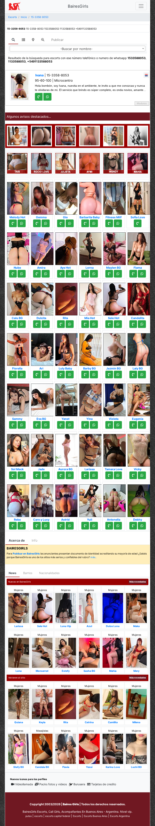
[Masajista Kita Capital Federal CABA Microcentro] (113, 136)
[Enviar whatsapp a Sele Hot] (118, 324)
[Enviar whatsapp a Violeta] (118, 425)
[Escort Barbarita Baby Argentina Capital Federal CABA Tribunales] (90, 197)
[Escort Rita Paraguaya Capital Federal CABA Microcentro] (66, 298)
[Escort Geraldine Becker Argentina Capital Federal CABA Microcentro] (65, 136)
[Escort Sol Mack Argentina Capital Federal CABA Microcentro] (18, 449)
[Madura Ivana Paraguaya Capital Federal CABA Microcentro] (19, 86)
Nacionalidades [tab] (49, 573)
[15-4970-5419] (85, 223)
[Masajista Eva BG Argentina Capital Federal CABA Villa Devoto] (42, 399)
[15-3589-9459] (85, 425)
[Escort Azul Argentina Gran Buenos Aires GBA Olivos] (89, 607)
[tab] (13, 40)
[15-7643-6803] (61, 526)
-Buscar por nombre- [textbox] (76, 49)
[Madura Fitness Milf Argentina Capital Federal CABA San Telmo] (114, 197)
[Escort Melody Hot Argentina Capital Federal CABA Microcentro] (18, 197)
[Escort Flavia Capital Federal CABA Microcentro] (65, 748)
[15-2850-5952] (137, 223)
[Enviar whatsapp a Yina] (94, 425)
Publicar (57, 40)
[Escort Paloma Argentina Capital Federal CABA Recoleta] (41, 136)
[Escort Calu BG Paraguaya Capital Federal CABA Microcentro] (18, 298)
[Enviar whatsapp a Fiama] (142, 274)
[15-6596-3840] (37, 223)
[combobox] (77, 48)
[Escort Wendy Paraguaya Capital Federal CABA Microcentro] (113, 163)
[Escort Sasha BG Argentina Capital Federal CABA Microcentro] (89, 652)
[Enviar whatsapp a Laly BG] (142, 374)
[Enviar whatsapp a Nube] (22, 274)
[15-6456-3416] (109, 475)
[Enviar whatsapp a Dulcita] (46, 324)
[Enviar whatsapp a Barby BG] (94, 374)
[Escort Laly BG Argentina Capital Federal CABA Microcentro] (139, 348)
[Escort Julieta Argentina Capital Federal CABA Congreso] (65, 163)
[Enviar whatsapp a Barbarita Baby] (94, 223)
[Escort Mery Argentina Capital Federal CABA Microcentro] (136, 652)
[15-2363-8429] (109, 526)
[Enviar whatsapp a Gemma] (46, 223)
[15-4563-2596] (13, 526)
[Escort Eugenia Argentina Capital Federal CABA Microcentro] (139, 399)
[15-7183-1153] (37, 425)
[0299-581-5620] (61, 475)
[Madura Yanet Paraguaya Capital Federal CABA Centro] (66, 399)
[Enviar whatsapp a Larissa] (94, 475)
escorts (38, 816)
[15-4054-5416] (85, 324)
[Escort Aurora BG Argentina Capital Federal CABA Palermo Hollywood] (66, 449)
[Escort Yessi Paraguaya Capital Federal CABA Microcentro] (89, 748)
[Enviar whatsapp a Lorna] (94, 274)
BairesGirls (78, 6)
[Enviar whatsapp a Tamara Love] (118, 475)
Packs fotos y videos (53, 784)
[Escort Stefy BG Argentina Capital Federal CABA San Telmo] (18, 748)
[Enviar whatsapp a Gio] (70, 223)
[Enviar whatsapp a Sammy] (22, 425)
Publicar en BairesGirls (26, 553)
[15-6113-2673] (85, 374)
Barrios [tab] (27, 573)
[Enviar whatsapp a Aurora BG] (70, 475)
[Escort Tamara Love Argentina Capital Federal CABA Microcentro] (114, 449)
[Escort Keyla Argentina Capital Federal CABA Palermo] (42, 703)
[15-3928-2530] (61, 374)
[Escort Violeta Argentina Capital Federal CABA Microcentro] (114, 399)
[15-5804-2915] (13, 223)
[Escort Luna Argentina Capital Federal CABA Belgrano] (18, 652)
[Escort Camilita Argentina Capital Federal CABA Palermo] (113, 703)
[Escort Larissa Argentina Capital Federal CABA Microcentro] (90, 449)
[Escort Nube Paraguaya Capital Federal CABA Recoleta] (18, 248)
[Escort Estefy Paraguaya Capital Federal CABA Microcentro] (65, 652)
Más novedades (137, 581)
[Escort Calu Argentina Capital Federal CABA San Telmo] (89, 136)
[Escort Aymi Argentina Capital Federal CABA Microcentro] (89, 163)
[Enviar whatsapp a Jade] (46, 475)
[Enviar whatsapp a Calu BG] (22, 324)
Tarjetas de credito (103, 784)
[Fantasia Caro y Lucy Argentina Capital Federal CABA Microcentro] (42, 499)
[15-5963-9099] (13, 324)
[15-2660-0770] (85, 274)
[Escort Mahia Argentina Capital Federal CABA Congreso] (138, 163)
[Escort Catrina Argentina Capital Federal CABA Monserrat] (89, 703)
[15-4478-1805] (61, 324)
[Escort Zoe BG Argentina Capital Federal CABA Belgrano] (17, 136)
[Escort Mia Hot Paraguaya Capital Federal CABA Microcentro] (90, 298)
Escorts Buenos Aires (95, 816)
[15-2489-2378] (85, 475)
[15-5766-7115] (133, 526)
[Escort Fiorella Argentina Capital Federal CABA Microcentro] (18, 348)
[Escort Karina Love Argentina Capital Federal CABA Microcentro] (113, 748)
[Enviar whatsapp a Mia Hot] (94, 324)
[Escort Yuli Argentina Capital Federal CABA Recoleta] (90, 499)
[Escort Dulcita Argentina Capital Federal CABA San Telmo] (42, 298)
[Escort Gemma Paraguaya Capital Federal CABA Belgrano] (42, 197)
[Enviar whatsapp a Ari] (46, 374)
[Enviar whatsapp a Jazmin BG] (118, 374)
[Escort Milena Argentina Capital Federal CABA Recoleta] (136, 703)
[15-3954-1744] (109, 425)
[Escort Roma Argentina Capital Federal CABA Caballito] (137, 136)
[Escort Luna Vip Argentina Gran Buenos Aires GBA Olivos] (65, 607)
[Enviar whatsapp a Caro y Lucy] (46, 526)
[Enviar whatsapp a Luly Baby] (70, 374)
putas (28, 816)
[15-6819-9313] (85, 526)
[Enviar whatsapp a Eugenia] (142, 425)
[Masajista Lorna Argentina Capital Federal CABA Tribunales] (90, 248)
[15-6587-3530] (61, 425)
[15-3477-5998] (133, 324)
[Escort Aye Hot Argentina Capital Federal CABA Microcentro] (66, 248)
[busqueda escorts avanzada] (43, 40)
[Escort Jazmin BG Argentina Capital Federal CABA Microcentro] (114, 348)
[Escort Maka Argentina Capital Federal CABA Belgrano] (136, 607)
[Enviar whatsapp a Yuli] (94, 526)
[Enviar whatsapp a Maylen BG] (118, 274)
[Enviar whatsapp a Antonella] (118, 526)
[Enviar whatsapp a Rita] (70, 324)
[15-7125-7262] (133, 274)
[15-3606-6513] (13, 374)
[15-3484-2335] (61, 223)
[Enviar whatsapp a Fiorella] (22, 374)
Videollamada (24, 784)
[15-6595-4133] (37, 374)
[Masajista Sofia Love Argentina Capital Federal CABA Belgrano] (139, 197)
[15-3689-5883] (13, 475)
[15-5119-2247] (109, 324)
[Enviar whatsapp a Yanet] (70, 425)
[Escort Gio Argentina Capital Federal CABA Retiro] (66, 197)
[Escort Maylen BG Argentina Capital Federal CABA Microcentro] (114, 248)
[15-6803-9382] (133, 425)
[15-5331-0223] (133, 374)
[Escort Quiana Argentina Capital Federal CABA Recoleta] (18, 703)
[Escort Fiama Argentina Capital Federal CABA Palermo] (139, 248)
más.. (93, 557)
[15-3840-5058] (13, 425)
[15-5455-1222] (37, 324)
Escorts (77, 816)
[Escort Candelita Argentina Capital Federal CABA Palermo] (139, 298)
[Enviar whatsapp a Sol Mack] (22, 475)
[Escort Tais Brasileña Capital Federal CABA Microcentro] (17, 163)
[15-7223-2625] (37, 475)
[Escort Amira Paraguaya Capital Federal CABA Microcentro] (42, 248)
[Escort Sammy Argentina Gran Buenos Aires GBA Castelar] (18, 399)
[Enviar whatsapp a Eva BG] (46, 425)
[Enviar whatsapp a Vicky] (142, 475)
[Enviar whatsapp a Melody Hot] (22, 223)
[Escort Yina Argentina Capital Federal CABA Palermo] (90, 399)
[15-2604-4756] (37, 274)
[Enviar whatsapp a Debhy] (142, 526)
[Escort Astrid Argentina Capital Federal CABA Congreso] (66, 499)
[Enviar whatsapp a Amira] (46, 274)
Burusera (79, 784)
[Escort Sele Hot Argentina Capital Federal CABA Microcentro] (114, 298)
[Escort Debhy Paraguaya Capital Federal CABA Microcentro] (139, 499)
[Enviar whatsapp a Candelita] (142, 324)
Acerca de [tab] (17, 540)
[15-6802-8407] (133, 475)
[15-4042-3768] (37, 526)
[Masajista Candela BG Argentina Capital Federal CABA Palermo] (42, 748)
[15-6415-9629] (13, 274)
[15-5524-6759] (109, 374)
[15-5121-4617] (61, 274)
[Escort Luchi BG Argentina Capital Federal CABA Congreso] (136, 748)
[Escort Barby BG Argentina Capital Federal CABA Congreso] (90, 348)
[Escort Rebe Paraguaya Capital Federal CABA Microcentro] (18, 499)
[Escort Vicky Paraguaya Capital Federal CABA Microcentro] (139, 449)
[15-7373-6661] (109, 223)
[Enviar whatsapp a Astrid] (70, 526)
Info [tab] (34, 540)
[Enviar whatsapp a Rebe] (22, 526)
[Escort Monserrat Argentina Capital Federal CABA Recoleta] (42, 652)
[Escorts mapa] (33, 40)
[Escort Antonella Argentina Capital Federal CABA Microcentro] (114, 499)
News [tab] (12, 573)
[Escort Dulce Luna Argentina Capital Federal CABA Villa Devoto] (113, 607)
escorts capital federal (57, 816)
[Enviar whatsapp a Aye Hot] (70, 274)
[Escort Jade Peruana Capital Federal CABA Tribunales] (42, 449)
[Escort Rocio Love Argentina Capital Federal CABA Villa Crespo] (41, 163)
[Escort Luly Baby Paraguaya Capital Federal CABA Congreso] (66, 348)
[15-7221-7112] (109, 274)
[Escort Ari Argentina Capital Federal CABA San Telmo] (42, 348)
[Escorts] (14, 6)
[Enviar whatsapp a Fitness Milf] (118, 223)
